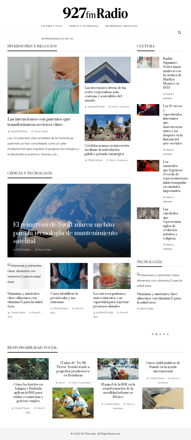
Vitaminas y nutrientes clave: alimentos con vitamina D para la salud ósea (24, 300)
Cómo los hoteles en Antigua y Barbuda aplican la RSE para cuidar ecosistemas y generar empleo (28, 393)
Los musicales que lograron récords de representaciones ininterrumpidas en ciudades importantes (175, 176)
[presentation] (10, 388)
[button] (153, 334)
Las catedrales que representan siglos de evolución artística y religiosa (172, 224)
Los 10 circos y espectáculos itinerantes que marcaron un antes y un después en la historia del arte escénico (173, 125)
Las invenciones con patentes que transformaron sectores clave (39, 122)
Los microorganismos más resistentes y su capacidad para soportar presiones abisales (111, 300)
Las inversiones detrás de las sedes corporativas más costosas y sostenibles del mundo (105, 94)
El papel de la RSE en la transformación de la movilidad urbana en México (118, 391)
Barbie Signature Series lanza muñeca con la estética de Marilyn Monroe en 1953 (172, 73)
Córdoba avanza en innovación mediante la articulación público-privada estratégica (107, 150)
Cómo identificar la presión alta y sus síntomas (64, 298)
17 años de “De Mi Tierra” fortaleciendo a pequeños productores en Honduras (73, 369)
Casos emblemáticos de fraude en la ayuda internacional (163, 367)
